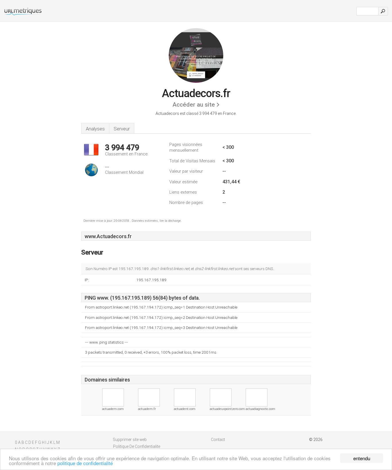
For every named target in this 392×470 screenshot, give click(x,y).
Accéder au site (193, 104)
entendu (361, 458)
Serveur (122, 129)
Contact (218, 439)
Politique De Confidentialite (136, 446)
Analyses (95, 129)
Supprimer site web (130, 439)
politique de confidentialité (85, 463)
